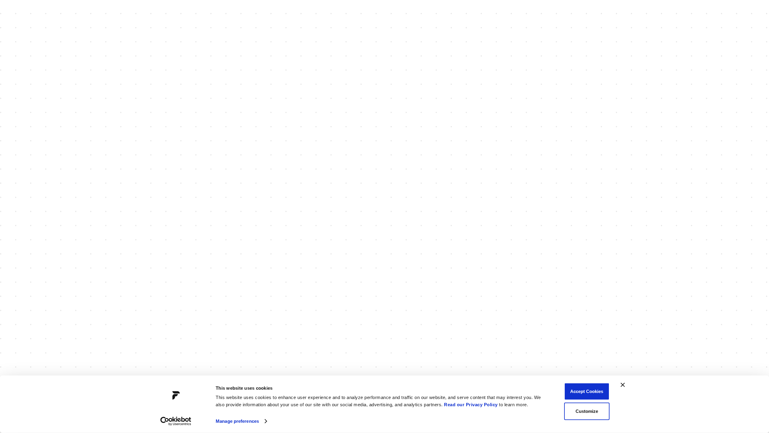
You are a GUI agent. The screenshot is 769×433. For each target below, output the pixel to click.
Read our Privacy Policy (471, 404)
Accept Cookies (586, 391)
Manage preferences (237, 421)
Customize (587, 410)
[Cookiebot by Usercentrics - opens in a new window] (176, 421)
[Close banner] (623, 385)
